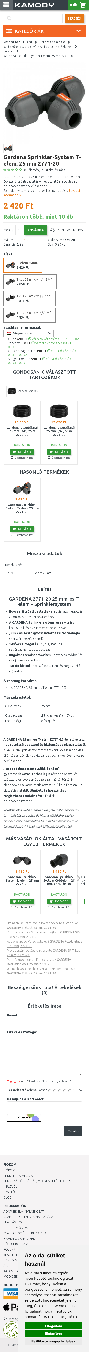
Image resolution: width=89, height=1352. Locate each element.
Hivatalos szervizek (19, 1239)
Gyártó (9, 1192)
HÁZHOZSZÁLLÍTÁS (16, 1260)
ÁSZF (6, 1266)
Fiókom (9, 1170)
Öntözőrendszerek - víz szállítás (26, 47)
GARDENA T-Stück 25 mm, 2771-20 (31, 928)
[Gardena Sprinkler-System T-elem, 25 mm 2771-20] (44, 102)
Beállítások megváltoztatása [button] (53, 1341)
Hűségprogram (15, 1244)
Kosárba (24, 451)
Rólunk (9, 1249)
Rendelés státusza (18, 1176)
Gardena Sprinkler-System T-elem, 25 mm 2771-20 (38, 56)
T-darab (9, 51)
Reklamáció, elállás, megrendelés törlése (38, 1181)
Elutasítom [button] (53, 1333)
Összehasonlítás (69, 230)
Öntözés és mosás (52, 42)
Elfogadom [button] (53, 1326)
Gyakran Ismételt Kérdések (24, 1233)
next (78, 878)
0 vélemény (32, 170)
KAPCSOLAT (11, 1271)
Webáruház (12, 42)
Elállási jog (13, 1222)
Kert (29, 42)
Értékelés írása (54, 170)
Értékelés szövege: (22, 1032)
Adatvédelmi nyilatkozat (23, 1211)
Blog (7, 1197)
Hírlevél (10, 1186)
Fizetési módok (15, 1228)
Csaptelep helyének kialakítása (28, 1217)
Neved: (12, 1015)
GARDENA (20, 240)
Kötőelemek (64, 47)
